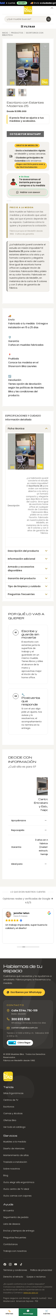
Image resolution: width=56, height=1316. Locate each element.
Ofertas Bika (9, 1120)
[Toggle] (46, 428)
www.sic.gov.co (30, 1292)
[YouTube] (15, 1264)
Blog (5, 1175)
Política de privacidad (41, 1270)
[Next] (44, 64)
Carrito (46, 1312)
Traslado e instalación (15, 1161)
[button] (4, 10)
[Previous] (11, 64)
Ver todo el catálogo (14, 1127)
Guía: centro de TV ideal (16, 1189)
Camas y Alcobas (13, 1113)
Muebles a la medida (14, 1141)
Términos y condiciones (15, 1270)
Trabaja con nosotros (15, 1251)
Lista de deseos (11, 1223)
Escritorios (8, 1106)
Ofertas (9, 1312)
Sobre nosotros (11, 1168)
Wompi (22, 3)
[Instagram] (10, 1264)
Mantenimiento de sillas (16, 1155)
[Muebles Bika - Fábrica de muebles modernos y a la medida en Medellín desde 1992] (28, 10)
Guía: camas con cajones (17, 1195)
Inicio (5, 33)
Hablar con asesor (30, 192)
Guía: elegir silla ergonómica (18, 1182)
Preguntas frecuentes (14, 1237)
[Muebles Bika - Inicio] (8, 1076)
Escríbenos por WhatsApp (26, 992)
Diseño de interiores (13, 1148)
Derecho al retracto (13, 1276)
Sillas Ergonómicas (13, 1093)
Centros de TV (10, 1099)
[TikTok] (21, 1264)
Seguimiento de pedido (16, 1217)
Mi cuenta (8, 1210)
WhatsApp (28, 1312)
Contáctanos (10, 1244)
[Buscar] (48, 19)
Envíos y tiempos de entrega (18, 1230)
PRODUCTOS (17, 33)
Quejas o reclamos (36, 1276)
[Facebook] (4, 1264)
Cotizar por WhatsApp (25, 134)
